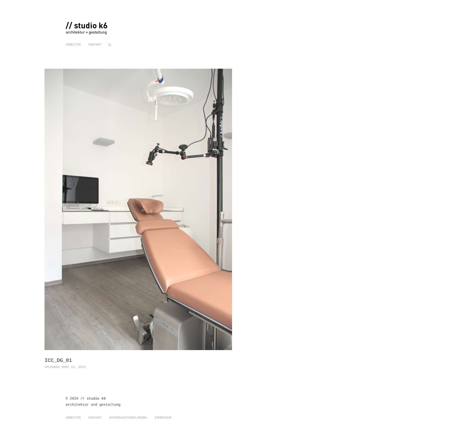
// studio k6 (93, 399)
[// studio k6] (87, 32)
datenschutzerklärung (128, 417)
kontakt (94, 44)
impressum (162, 417)
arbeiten (73, 44)
